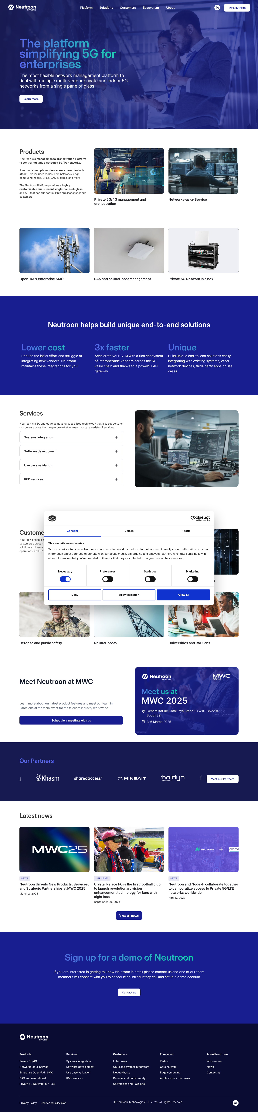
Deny (74, 594)
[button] (86, 7)
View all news (129, 915)
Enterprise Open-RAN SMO (36, 1072)
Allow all (183, 594)
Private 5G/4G (28, 1061)
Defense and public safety (129, 1078)
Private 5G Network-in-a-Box (37, 1083)
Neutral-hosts (121, 1072)
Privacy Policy (28, 1102)
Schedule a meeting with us (71, 720)
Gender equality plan (53, 1102)
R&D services (74, 1078)
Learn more (31, 98)
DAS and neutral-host (32, 1078)
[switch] (107, 579)
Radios (164, 1061)
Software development (80, 1066)
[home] (22, 8)
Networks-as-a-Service (33, 1066)
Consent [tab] (72, 531)
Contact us (129, 992)
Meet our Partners (222, 779)
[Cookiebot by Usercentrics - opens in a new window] (193, 518)
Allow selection (129, 594)
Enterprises (120, 1061)
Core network (168, 1066)
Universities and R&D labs (129, 1083)
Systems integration (78, 1061)
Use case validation (78, 1072)
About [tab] (186, 531)
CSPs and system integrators (131, 1066)
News (210, 1066)
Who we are (214, 1061)
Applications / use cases (175, 1078)
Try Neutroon (237, 7)
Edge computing (170, 1072)
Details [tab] (129, 531)
